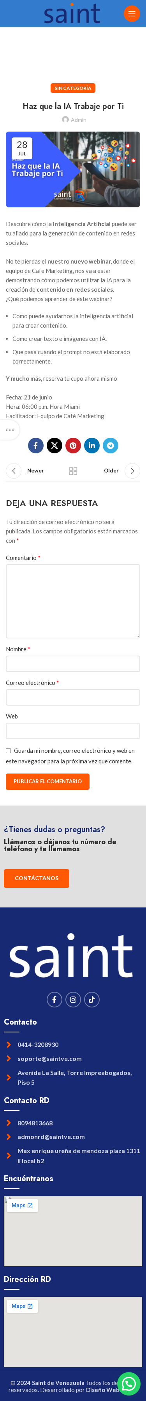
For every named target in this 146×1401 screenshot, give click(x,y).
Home (12, 56)
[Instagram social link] (73, 999)
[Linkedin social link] (92, 445)
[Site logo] (73, 12)
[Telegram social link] (110, 445)
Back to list (73, 471)
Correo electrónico (32, 682)
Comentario (23, 557)
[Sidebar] (9, 430)
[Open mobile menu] (132, 13)
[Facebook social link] (36, 445)
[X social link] (54, 445)
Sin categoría (43, 56)
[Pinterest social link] (73, 445)
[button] (129, 1384)
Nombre (18, 648)
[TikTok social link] (92, 999)
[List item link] (73, 1044)
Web (12, 716)
